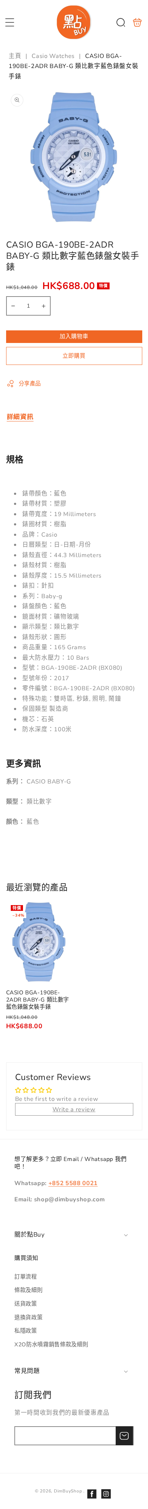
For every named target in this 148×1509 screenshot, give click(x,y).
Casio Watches (53, 56)
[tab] (20, 417)
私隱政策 (25, 1330)
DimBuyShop (68, 1491)
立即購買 (74, 356)
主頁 (16, 56)
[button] (9, 22)
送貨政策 (25, 1303)
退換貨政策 (28, 1317)
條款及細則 (28, 1290)
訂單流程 (25, 1276)
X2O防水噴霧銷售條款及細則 (51, 1344)
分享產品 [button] (30, 383)
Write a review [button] (73, 1109)
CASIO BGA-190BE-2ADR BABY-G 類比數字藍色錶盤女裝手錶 (39, 942)
